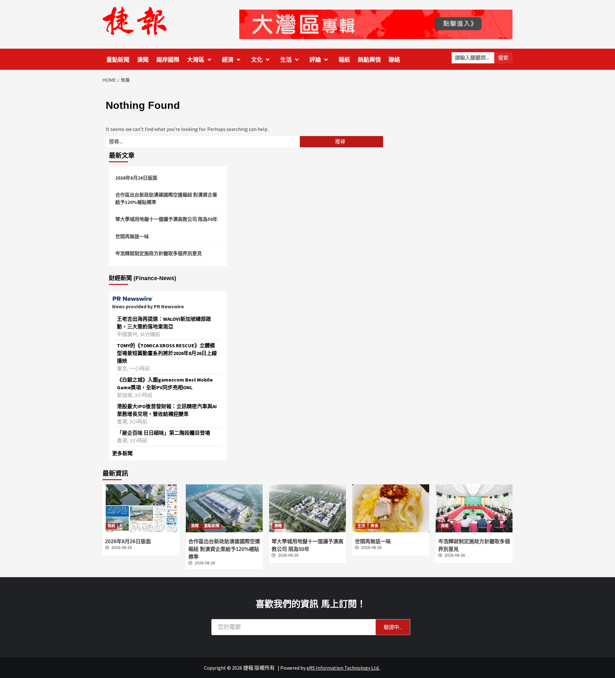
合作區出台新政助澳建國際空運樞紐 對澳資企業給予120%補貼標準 (166, 198)
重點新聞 (117, 60)
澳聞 (143, 60)
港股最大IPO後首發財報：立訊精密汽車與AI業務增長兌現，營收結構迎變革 (167, 410)
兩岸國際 (167, 60)
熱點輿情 (369, 60)
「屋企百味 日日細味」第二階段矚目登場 (163, 433)
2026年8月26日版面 (136, 178)
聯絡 (394, 60)
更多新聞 (122, 453)
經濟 (228, 60)
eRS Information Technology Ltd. (343, 668)
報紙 (344, 60)
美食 (374, 526)
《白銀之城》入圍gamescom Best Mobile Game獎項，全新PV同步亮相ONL (165, 383)
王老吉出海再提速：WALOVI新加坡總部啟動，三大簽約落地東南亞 (164, 323)
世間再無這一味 (132, 236)
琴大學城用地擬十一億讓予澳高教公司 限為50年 (166, 219)
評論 (315, 60)
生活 (286, 60)
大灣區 (195, 60)
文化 (257, 60)
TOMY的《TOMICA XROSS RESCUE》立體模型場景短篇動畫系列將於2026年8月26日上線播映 (167, 353)
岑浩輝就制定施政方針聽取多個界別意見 (158, 253)
